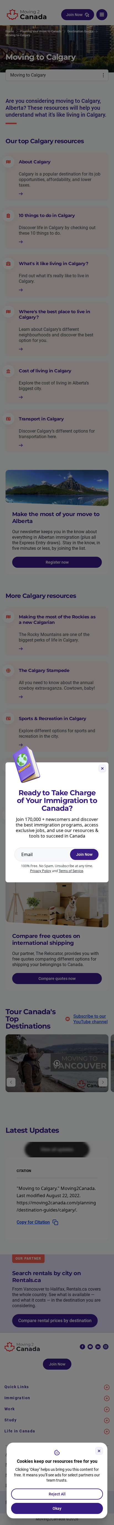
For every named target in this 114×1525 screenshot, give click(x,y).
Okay (57, 1508)
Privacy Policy (40, 871)
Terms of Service (71, 871)
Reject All (57, 1494)
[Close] (99, 1451)
